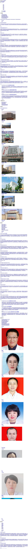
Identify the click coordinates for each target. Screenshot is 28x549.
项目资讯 (3, 20)
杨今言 (2, 424)
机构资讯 (9, 19)
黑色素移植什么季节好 (4, 322)
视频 (3, 5)
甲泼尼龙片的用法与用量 (5, 104)
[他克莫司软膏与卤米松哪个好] (5, 94)
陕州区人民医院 (3, 128)
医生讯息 (14, 19)
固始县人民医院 (3, 143)
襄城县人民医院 (3, 225)
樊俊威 (2, 525)
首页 (3, 4)
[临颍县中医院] (12, 219)
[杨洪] (12, 470)
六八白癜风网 (4, 0)
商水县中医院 (3, 228)
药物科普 (19, 19)
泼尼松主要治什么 (4, 103)
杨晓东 (2, 350)
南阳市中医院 (3, 120)
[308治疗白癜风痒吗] (4, 306)
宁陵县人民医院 (3, 174)
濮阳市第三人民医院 (4, 193)
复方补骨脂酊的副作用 (4, 15)
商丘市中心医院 (3, 224)
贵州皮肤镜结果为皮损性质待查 (5, 324)
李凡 (2, 526)
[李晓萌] (12, 374)
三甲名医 (3, 326)
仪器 (3, 6)
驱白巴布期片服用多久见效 (5, 17)
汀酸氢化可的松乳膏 (4, 14)
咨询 (2, 144)
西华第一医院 (3, 229)
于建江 (2, 524)
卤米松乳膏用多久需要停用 (5, 16)
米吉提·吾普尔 (3, 447)
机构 (3, 9)
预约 (3, 144)
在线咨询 (4, 1)
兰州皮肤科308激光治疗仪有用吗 (6, 319)
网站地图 (1, 1)
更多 (2, 21)
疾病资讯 (4, 19)
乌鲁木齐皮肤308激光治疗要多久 (6, 323)
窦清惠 (2, 495)
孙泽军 (2, 528)
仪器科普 (3, 231)
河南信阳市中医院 (4, 206)
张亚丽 (2, 527)
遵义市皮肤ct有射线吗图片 (5, 321)
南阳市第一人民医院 (4, 162)
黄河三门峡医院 (3, 226)
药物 (3, 7)
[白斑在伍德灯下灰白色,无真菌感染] (6, 311)
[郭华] (12, 518)
